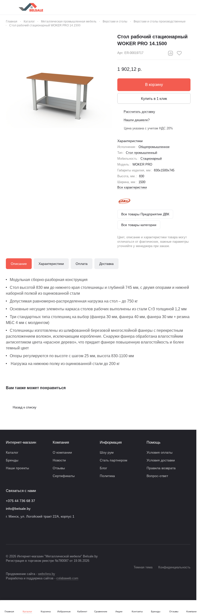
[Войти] (150, 7)
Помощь (153, 442)
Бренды (12, 460)
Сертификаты (64, 476)
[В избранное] (179, 53)
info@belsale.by (18, 509)
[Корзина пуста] (188, 7)
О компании (62, 452)
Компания (61, 442)
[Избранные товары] (175, 7)
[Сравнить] (170, 53)
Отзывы (59, 468)
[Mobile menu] (8, 7)
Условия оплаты (159, 452)
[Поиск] (137, 7)
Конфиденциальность (174, 567)
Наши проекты (17, 468)
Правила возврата (161, 468)
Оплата (82, 264)
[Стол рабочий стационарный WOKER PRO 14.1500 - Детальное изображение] (59, 86)
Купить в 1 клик (154, 98)
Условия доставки (161, 460)
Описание (19, 264)
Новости (59, 460)
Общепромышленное (154, 147)
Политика (107, 476)
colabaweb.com (67, 578)
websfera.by (46, 574)
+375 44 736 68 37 (20, 501)
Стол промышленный (141, 153)
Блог (103, 468)
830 (141, 176)
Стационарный (151, 158)
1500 (142, 182)
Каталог (12, 452)
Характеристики (51, 264)
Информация (111, 442)
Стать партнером (113, 460)
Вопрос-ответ (157, 476)
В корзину (154, 85)
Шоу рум (107, 452)
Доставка (106, 264)
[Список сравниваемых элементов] (162, 7)
